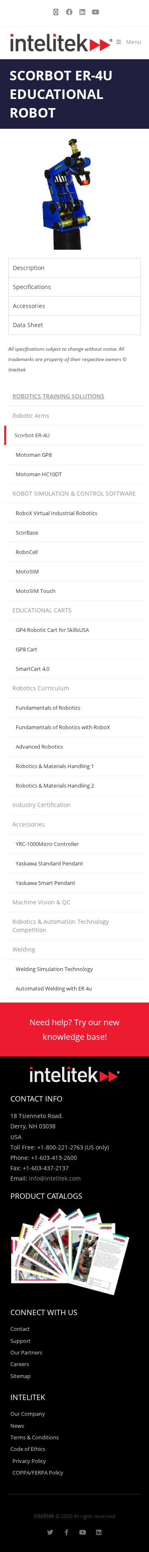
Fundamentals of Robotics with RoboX (63, 727)
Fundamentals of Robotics (48, 707)
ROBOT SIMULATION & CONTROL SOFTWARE (74, 493)
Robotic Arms (30, 415)
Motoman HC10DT (39, 474)
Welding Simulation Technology (54, 969)
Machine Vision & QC (41, 902)
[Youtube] (82, 1532)
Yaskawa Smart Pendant (45, 883)
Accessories (28, 824)
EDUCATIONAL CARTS (42, 610)
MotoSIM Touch (35, 591)
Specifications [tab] (32, 287)
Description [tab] (29, 268)
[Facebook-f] (66, 1532)
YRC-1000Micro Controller (47, 844)
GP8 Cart (26, 649)
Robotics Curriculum (40, 688)
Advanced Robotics (39, 746)
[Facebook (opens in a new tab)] (69, 12)
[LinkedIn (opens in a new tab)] (82, 12)
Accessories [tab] (29, 306)
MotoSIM (27, 571)
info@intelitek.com (55, 1178)
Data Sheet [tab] (28, 325)
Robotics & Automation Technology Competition (60, 926)
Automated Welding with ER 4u (54, 988)
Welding (23, 949)
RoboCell (27, 552)
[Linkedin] (99, 1532)
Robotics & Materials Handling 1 (55, 766)
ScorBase (27, 532)
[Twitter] (50, 1532)
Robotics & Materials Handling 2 (55, 785)
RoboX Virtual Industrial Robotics (56, 513)
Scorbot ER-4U (32, 435)
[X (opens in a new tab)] (55, 12)
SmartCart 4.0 (32, 668)
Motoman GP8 (34, 454)
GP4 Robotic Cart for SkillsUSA (52, 630)
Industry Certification (41, 805)
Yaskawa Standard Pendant (49, 863)
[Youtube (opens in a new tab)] (94, 12)
